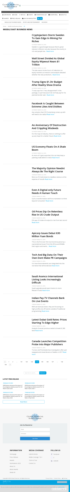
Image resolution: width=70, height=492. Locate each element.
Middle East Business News (13, 22)
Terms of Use (33, 460)
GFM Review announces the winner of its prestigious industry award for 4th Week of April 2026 (34, 396)
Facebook (56, 454)
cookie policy (61, 487)
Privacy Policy (49, 478)
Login (40, 18)
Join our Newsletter (29, 18)
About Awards (14, 469)
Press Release (16, 18)
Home (15, 15)
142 (62, 362)
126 (47, 362)
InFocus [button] (22, 15)
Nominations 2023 (15, 463)
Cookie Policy (57, 478)
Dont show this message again (59, 489)
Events (30, 15)
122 (27, 362)
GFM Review (7, 15)
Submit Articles (33, 454)
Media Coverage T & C (35, 457)
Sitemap (65, 478)
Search (43, 373)
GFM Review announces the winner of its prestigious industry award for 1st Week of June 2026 (12, 396)
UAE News (44, 22)
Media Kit (12, 472)
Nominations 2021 (41, 15)
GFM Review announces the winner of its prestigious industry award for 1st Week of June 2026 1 (34, 387)
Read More (23, 402)
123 (32, 362)
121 (21, 362)
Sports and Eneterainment (31, 22)
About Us (64, 15)
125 (42, 362)
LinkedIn (55, 461)
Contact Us (32, 463)
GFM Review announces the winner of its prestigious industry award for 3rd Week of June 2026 (12, 387)
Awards (6, 18)
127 (53, 362)
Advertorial (54, 15)
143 (6, 364)
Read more (50, 51)
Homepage (13, 454)
